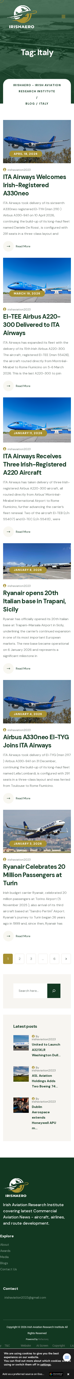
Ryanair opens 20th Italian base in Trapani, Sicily (34, 601)
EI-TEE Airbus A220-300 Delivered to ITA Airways (31, 325)
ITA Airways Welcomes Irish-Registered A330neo (34, 185)
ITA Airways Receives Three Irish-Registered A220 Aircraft (34, 464)
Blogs (4, 1263)
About (4, 1245)
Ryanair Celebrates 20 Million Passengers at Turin (34, 875)
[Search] (53, 991)
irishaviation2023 (19, 170)
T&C (10, 1345)
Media (4, 1257)
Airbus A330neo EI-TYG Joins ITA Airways (36, 741)
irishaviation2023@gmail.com (25, 1298)
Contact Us (8, 1269)
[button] (37, 1374)
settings (45, 1364)
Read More (23, 246)
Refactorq (43, 1339)
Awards (5, 1251)
